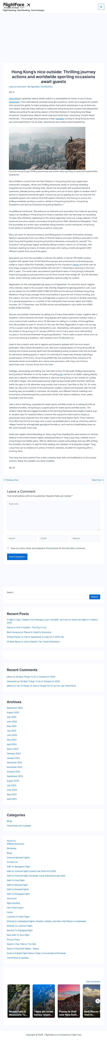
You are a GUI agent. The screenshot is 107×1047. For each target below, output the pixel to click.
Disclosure (12, 898)
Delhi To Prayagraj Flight (18, 894)
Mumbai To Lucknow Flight (19, 926)
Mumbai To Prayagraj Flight (19, 930)
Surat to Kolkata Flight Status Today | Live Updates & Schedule (36, 953)
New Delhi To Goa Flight (18, 935)
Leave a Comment (17, 86)
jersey (76, 264)
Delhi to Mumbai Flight (17, 885)
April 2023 (12, 799)
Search (10, 592)
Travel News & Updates (18, 958)
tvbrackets (12, 681)
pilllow (10, 686)
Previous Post (11, 480)
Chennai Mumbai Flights (18, 857)
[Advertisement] (53, 34)
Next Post (98, 480)
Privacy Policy (13, 939)
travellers (60, 118)
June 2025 (12, 721)
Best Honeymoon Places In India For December (29, 632)
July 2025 (11, 717)
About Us (11, 841)
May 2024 (11, 740)
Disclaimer (11, 848)
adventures (14, 102)
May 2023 (11, 794)
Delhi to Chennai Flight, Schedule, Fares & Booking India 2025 (36, 876)
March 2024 (12, 749)
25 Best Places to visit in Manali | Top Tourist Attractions (33, 641)
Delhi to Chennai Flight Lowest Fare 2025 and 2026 (31, 871)
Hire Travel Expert (15, 907)
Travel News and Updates (19, 825)
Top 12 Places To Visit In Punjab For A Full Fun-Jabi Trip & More (46, 686)
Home (10, 912)
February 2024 (14, 753)
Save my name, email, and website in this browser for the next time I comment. (48, 548)
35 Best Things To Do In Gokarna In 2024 (35, 677)
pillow (9, 677)
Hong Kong (14, 98)
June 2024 (12, 735)
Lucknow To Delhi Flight (18, 916)
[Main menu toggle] (101, 7)
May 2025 (11, 726)
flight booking (13, 903)
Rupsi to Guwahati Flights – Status (23, 948)
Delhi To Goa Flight (16, 880)
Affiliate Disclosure (15, 844)
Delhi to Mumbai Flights (18, 889)
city (61, 374)
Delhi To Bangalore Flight (18, 866)
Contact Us (12, 862)
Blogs (9, 821)
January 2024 (13, 758)
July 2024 (11, 731)
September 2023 (15, 776)
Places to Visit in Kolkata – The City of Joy (26, 627)
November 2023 (14, 767)
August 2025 (13, 712)
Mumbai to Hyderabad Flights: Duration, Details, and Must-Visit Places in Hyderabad (46, 921)
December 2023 (14, 762)
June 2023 (12, 790)
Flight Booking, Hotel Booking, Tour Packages (23, 10)
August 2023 (13, 781)
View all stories (93, 981)
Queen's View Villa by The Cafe (21, 944)
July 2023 (11, 785)
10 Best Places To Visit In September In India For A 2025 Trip (35, 637)
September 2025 (15, 708)
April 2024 (12, 744)
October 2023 (13, 771)
